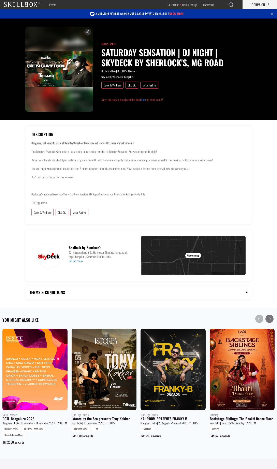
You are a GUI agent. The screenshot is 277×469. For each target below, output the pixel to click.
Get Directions (76, 261)
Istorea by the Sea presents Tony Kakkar (101, 419)
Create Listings (189, 5)
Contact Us (208, 5)
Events (52, 4)
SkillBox (25, 4)
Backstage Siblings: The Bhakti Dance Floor (241, 419)
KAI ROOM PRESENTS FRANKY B (164, 419)
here (143, 99)
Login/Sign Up (259, 4)
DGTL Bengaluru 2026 (18, 419)
